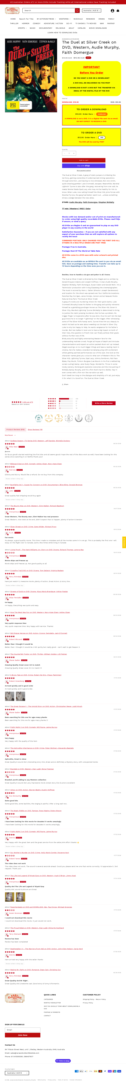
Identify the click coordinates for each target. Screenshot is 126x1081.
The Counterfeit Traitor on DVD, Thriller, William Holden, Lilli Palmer (38, 654)
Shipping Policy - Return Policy (94, 1008)
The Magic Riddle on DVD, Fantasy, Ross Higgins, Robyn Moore (35, 811)
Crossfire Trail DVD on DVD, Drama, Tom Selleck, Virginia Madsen (37, 571)
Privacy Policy (88, 1011)
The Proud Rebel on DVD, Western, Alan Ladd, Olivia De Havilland (37, 928)
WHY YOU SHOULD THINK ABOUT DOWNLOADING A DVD (62, 1016)
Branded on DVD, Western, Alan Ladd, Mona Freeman (32, 769)
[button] (108, 10)
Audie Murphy (75, 202)
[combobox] (51, 10)
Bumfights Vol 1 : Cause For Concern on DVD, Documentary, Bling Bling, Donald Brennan (46, 485)
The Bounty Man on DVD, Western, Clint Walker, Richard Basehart (37, 506)
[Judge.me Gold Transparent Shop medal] (59, 418)
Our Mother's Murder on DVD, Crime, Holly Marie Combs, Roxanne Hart (39, 853)
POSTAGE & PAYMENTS (52, 1020)
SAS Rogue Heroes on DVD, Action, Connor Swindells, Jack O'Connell (38, 633)
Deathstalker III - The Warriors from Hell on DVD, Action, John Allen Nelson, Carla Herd (46, 949)
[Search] (77, 10)
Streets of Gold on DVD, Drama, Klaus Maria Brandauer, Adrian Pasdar (39, 591)
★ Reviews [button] (124, 542)
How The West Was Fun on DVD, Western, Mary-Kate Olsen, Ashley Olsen (40, 612)
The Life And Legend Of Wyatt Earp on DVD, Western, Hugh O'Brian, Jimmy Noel (43, 876)
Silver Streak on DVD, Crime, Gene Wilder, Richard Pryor (33, 527)
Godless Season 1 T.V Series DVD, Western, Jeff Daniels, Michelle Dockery (40, 441)
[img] (22, 402)
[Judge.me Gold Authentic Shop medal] (49, 418)
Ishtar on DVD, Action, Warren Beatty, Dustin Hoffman (32, 790)
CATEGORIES (48, 1008)
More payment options (84, 170)
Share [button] (66, 384)
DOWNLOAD (102, 114)
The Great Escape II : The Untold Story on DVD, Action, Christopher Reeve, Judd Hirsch (46, 706)
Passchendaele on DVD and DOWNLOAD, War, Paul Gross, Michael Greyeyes (41, 907)
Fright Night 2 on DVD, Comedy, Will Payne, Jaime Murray (33, 727)
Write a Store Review (104, 403)
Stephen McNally (106, 202)
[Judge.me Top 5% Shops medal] (79, 418)
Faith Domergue (90, 202)
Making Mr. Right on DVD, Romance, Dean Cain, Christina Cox (35, 970)
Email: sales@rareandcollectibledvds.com (22, 1061)
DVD (102, 137)
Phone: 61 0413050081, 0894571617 (19, 1065)
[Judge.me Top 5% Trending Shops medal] (89, 418)
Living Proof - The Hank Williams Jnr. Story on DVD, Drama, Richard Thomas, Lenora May (47, 550)
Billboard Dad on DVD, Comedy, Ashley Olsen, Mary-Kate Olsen (36, 464)
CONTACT (47, 1024)
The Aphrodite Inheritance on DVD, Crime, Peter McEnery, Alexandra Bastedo (42, 748)
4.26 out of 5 (27, 402)
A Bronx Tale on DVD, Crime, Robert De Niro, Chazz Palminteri (35, 675)
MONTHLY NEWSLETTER (52, 1011)
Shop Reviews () (35, 429)
